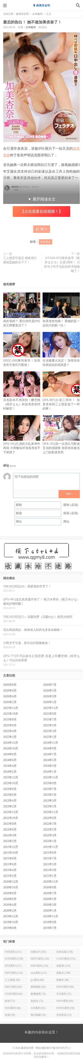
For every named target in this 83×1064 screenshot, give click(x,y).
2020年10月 (10, 887)
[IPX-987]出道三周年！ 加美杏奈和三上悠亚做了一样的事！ (61, 404)
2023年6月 (10, 794)
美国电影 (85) (38, 986)
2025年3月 (50, 731)
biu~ (69, 493)
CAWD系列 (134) (65, 958)
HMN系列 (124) (39, 965)
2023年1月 (50, 806)
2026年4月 (10, 696)
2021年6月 (10, 864)
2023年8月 (10, 789)
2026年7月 (50, 684)
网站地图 (41, 1047)
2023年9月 (50, 783)
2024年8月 (10, 754)
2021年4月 (10, 870)
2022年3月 (50, 835)
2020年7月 (50, 893)
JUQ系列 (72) (63, 993)
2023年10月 (10, 783)
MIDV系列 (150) (40, 958)
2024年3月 (50, 765)
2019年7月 (50, 928)
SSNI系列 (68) (13, 1008)
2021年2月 (10, 875)
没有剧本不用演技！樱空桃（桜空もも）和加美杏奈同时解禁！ (21, 404)
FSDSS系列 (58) (65, 1008)
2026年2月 (10, 702)
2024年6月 (10, 760)
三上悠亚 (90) (12, 979)
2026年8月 (10, 684)
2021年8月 (10, 858)
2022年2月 (10, 841)
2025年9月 (50, 713)
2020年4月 (10, 904)
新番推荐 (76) (38, 993)
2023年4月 (10, 800)
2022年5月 (50, 829)
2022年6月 (10, 829)
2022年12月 (10, 812)
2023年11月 (50, 777)
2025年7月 (50, 719)
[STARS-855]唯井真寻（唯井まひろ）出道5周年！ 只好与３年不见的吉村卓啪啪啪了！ (62, 264)
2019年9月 (50, 922)
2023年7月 (50, 789)
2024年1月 (50, 771)
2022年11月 (50, 812)
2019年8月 (10, 928)
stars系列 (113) (39, 972)
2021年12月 (10, 846)
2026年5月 (50, 690)
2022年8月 (10, 823)
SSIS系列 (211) (13, 951)
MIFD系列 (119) (14, 972)
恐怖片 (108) (63, 972)
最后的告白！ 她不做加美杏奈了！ (32, 22)
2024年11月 (50, 742)
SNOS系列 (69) (64, 1000)
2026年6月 (10, 690)
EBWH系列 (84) (65, 986)
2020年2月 (10, 910)
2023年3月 (50, 800)
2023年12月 (10, 777)
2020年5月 (50, 899)
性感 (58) (10, 1014)
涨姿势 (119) (63, 965)
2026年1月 (50, 702)
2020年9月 (50, 887)
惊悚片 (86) (62, 979)
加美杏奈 (45, 241)
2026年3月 (50, 696)
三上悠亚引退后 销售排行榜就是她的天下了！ (20, 260)
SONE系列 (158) (14, 958)
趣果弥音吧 (41, 5)
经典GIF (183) (38, 951)
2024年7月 (50, 754)
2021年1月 (50, 875)
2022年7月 (50, 823)
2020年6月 (10, 899)
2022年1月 (50, 841)
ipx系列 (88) (37, 979)
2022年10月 (10, 818)
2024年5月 (50, 760)
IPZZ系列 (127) (13, 965)
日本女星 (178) (64, 951)
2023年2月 (10, 806)
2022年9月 (50, 818)
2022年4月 (10, 835)
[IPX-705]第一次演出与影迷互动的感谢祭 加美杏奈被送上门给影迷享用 (61, 448)
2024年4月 (10, 765)
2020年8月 (10, 893)
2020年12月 (10, 881)
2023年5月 (50, 794)
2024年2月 (10, 771)
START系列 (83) (14, 993)
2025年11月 (50, 708)
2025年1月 (50, 736)
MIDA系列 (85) (13, 986)
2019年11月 (50, 916)
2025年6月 (10, 725)
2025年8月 (10, 719)
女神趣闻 (37, 13)
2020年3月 (50, 904)
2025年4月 (10, 731)
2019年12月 (10, 916)
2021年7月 (50, 858)
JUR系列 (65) (38, 1008)
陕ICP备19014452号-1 (58, 1047)
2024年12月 (10, 742)
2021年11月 (50, 846)
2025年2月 (10, 736)
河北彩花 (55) (64, 1014)
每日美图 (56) (38, 1014)
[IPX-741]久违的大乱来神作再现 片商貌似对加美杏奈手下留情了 (21, 448)
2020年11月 (50, 881)
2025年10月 (10, 713)
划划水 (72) (37, 1000)
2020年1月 (50, 910)
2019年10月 (10, 922)
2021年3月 (50, 870)
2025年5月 (50, 725)
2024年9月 (50, 748)
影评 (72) (10, 1000)
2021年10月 (10, 852)
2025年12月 (10, 708)
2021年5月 (50, 864)
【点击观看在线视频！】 (41, 211)
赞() (43, 229)
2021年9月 (50, 852)
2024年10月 (10, 748)
